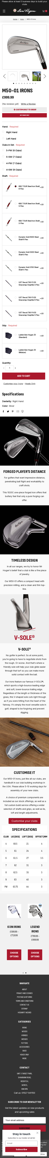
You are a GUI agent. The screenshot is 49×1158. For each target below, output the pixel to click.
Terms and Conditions (24, 1001)
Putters (24, 1043)
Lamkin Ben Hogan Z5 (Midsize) (27, 351)
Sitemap (24, 1008)
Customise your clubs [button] (24, 820)
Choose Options (14, 954)
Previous (4, 76)
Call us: (24, 1093)
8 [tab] (32, 83)
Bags (25, 1050)
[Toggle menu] (4, 11)
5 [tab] (24, 83)
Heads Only (30, 383)
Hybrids (24, 1035)
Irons (24, 1027)
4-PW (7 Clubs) (14, 163)
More (24, 1058)
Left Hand (11, 138)
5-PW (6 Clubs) (14, 150)
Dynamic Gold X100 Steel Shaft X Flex (28, 268)
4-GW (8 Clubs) (14, 169)
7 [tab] (29, 83)
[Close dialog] (37, 1133)
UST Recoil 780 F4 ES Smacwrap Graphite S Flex (29, 314)
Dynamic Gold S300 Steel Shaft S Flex (29, 253)
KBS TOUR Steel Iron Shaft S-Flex (29, 205)
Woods (24, 1031)
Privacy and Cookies (25, 993)
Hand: (10, 126)
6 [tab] (27, 83)
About (24, 989)
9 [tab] (35, 83)
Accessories (24, 1047)
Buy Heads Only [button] (24, 115)
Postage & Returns (24, 997)
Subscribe (21, 1149)
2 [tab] (16, 83)
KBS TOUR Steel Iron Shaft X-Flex (29, 222)
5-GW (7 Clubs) (14, 157)
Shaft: (10, 176)
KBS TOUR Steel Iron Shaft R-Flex (29, 187)
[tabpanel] (13, 76)
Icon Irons (14, 927)
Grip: (9, 325)
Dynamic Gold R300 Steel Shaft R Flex (29, 238)
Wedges (24, 1039)
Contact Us (24, 1005)
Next (44, 76)
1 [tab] (13, 83)
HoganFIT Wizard (24, 1012)
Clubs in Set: (13, 145)
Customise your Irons (13, 383)
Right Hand (11, 132)
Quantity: (6, 363)
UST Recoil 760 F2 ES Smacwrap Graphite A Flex (29, 283)
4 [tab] (21, 83)
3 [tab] (19, 83)
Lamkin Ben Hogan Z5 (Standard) (27, 336)
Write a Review (28, 104)
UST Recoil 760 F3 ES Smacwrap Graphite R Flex (29, 298)
